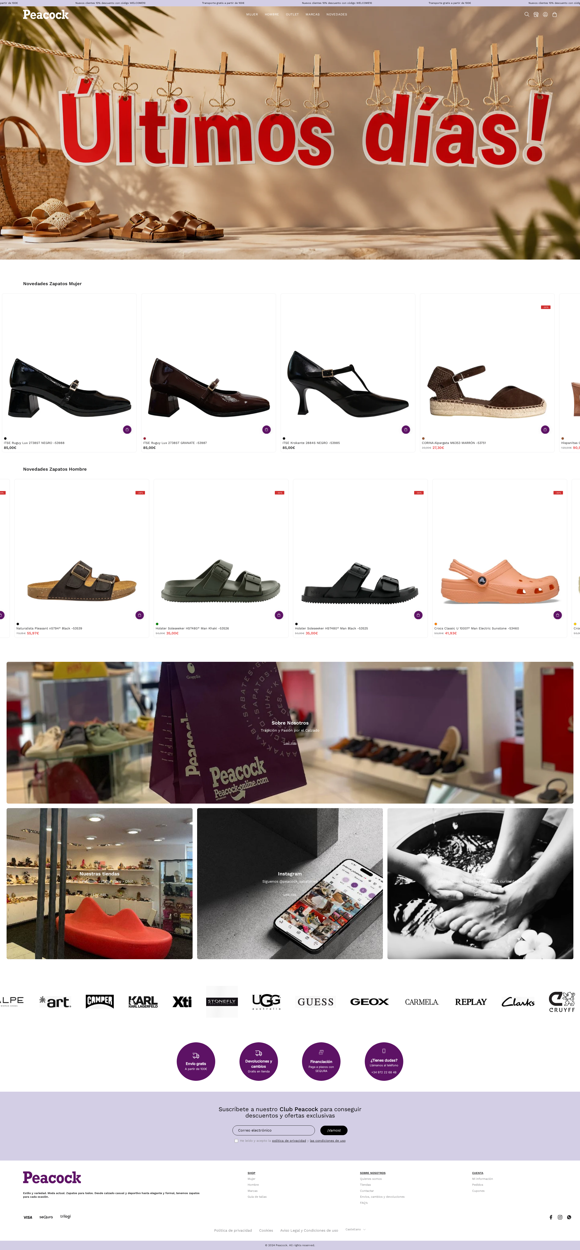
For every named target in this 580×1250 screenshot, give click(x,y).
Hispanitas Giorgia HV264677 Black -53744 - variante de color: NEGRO (7, 438)
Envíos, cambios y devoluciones (382, 1196)
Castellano (353, 1229)
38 (71, 298)
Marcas (253, 1190)
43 (161, 484)
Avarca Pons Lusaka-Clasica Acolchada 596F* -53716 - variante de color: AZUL (564, 438)
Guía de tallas (257, 1196)
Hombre (253, 1185)
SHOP (251, 1173)
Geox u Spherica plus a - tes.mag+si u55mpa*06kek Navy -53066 (425, 628)
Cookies (266, 1230)
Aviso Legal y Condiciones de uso (309, 1230)
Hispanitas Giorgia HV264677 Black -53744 (39, 443)
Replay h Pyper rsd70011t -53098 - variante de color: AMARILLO (97, 624)
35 (336, 298)
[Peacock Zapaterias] (45, 14)
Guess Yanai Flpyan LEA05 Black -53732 (316, 443)
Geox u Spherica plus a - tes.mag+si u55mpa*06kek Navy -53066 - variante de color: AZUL (376, 624)
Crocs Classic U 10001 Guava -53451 (173, 443)
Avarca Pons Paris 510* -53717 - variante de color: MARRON (425, 438)
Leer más (290, 743)
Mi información (482, 1178)
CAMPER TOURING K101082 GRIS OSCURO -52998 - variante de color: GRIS (515, 624)
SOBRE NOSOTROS (373, 1173)
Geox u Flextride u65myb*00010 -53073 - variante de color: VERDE (236, 624)
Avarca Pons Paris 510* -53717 (447, 443)
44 (31, 484)
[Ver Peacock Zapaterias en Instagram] (560, 1217)
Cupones (478, 1190)
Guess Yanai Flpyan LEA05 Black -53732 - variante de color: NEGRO (286, 438)
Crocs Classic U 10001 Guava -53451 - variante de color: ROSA (146, 438)
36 (52, 298)
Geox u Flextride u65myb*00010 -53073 (266, 628)
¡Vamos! (334, 1130)
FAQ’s (364, 1202)
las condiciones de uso (328, 1140)
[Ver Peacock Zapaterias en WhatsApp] (569, 1217)
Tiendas (365, 1185)
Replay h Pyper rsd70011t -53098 (121, 628)
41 (508, 298)
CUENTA (477, 1173)
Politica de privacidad (233, 1230)
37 (62, 298)
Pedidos (477, 1185)
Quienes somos (371, 1178)
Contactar (367, 1190)
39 (80, 298)
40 (90, 298)
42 (21, 484)
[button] (292, 14)
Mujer (251, 1178)
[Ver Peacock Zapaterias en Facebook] (551, 1217)
